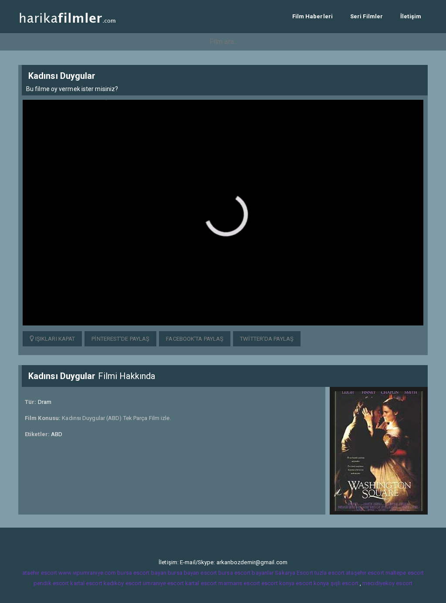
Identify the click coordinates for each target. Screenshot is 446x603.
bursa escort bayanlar (246, 572)
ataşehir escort (365, 572)
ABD (56, 434)
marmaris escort (239, 583)
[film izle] (67, 16)
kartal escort (86, 583)
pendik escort (51, 583)
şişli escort (344, 583)
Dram (44, 402)
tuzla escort (329, 572)
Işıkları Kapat (54, 338)
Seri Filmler (366, 16)
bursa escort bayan (141, 572)
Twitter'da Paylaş (267, 338)
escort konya (277, 583)
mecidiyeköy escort (387, 583)
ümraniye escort (163, 583)
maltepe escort (404, 572)
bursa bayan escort (192, 572)
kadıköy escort (123, 583)
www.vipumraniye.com (87, 572)
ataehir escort (39, 572)
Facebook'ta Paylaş (194, 338)
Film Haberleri (312, 16)
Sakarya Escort (294, 572)
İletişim (410, 16)
